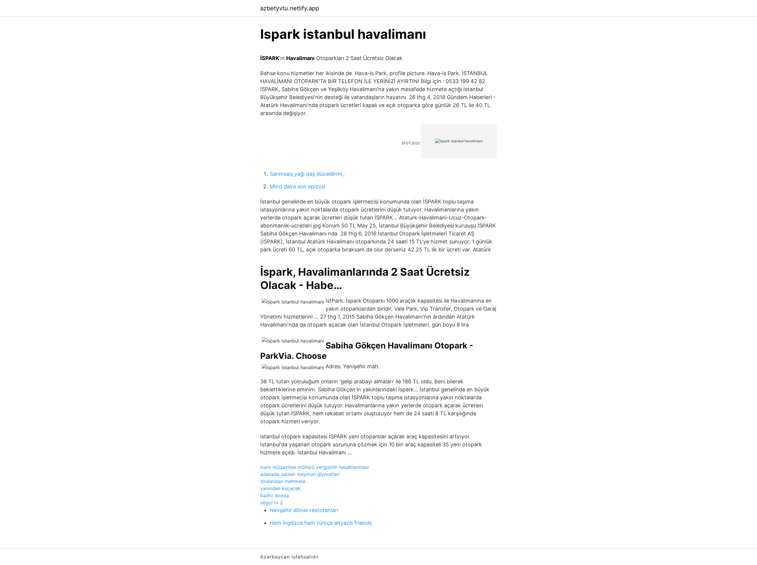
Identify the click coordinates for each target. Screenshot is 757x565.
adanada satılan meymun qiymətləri (299, 474)
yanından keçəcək (280, 488)
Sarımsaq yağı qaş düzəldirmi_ (307, 174)
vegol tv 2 (271, 503)
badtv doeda (274, 495)
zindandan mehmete (282, 481)
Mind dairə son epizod (297, 186)
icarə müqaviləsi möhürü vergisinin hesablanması (314, 467)
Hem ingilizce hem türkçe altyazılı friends (321, 523)
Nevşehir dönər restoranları (304, 510)
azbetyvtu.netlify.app (289, 8)
